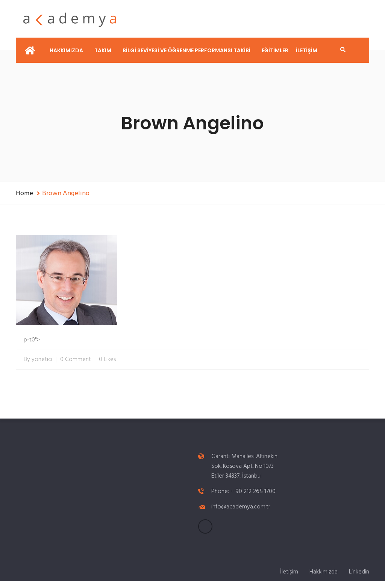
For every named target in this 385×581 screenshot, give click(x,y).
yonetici (42, 359)
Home (24, 193)
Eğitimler (275, 50)
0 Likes (107, 359)
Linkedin (359, 572)
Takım (102, 50)
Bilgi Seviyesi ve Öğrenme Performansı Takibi (186, 50)
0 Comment (75, 359)
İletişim (306, 50)
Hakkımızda (66, 50)
